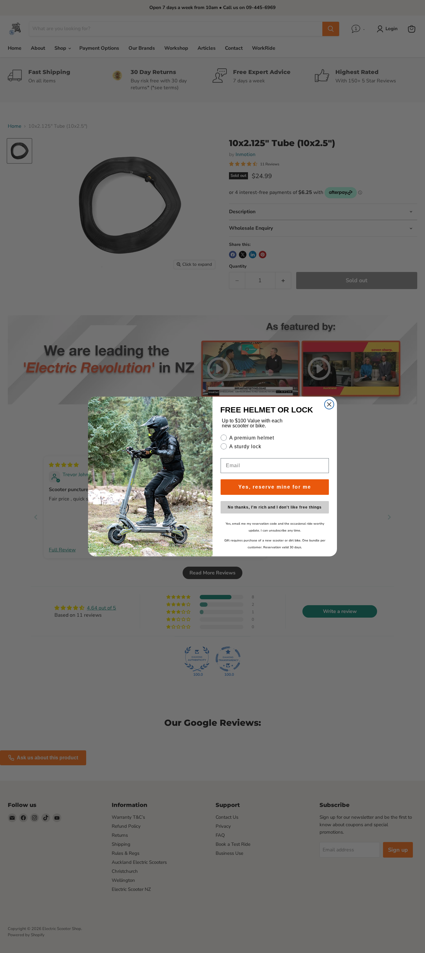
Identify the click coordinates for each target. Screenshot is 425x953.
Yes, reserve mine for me (274, 487)
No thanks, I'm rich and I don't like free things (275, 507)
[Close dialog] (329, 404)
